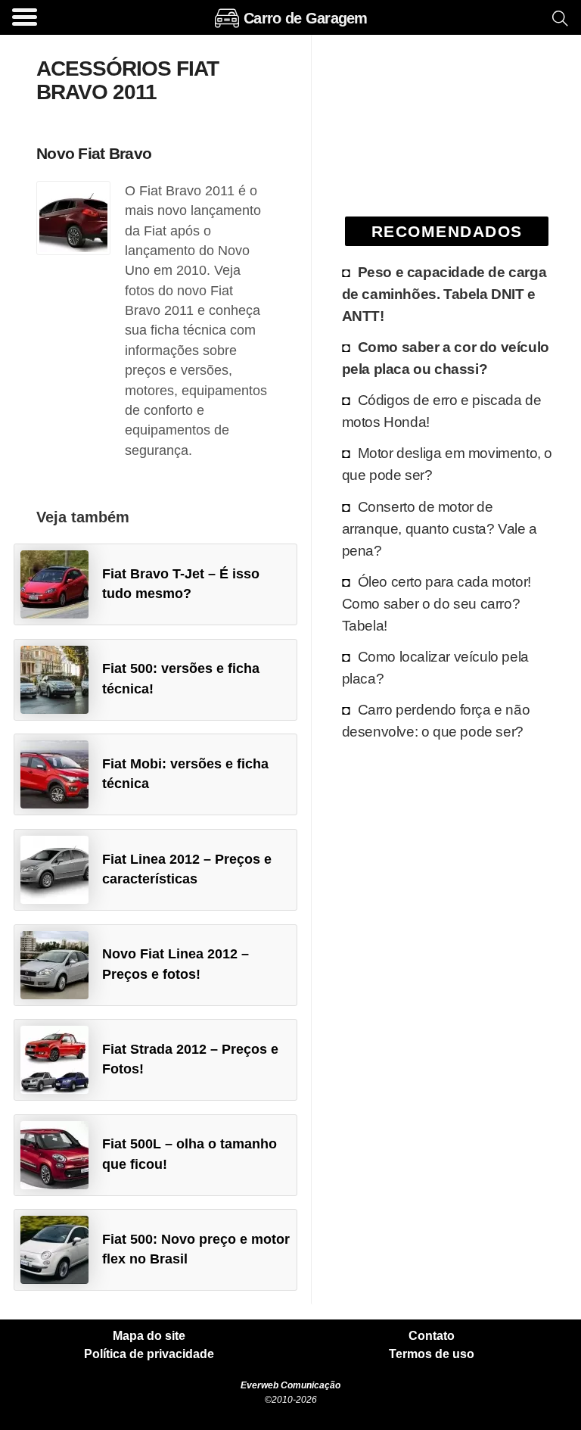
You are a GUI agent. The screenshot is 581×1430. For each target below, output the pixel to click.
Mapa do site (149, 1336)
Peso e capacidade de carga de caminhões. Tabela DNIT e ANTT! (444, 293)
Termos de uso (431, 1354)
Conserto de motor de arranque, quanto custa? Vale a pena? (439, 528)
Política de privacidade (149, 1354)
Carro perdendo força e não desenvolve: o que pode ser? (436, 720)
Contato (432, 1336)
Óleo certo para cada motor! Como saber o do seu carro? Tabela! (436, 603)
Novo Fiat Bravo (93, 153)
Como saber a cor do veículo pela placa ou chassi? (445, 357)
